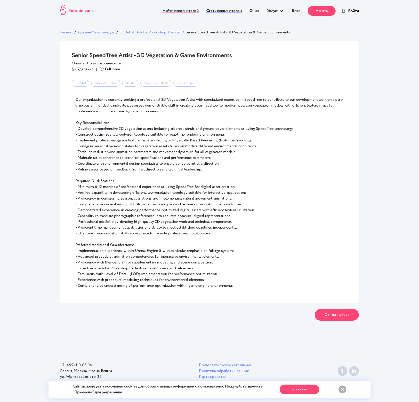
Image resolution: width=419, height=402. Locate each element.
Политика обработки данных (224, 371)
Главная (66, 32)
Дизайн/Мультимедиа (96, 32)
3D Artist (128, 32)
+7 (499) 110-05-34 (76, 365)
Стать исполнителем (224, 11)
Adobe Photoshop (152, 32)
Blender (174, 32)
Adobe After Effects (156, 83)
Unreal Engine (186, 83)
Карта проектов (212, 376)
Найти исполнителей (180, 11)
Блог (296, 11)
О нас (254, 11)
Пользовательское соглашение (225, 365)
